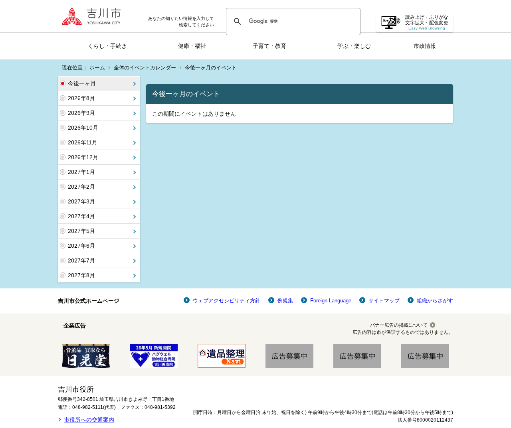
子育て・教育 (269, 46)
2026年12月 (83, 157)
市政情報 (425, 46)
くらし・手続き (107, 46)
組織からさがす (435, 301)
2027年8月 (81, 275)
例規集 (285, 301)
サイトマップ (384, 301)
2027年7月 (81, 260)
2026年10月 (83, 127)
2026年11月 (82, 142)
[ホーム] (94, 16)
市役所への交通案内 (89, 419)
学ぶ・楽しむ (354, 46)
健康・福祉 (192, 46)
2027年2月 (81, 186)
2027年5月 (81, 231)
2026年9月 (81, 113)
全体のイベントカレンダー (145, 68)
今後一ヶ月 (82, 83)
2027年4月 (81, 216)
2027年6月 (81, 246)
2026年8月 (81, 98)
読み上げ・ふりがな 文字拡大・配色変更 (426, 22)
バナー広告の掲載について (399, 325)
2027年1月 (81, 172)
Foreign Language (330, 301)
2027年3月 (81, 201)
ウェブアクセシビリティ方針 (226, 301)
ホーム (97, 68)
